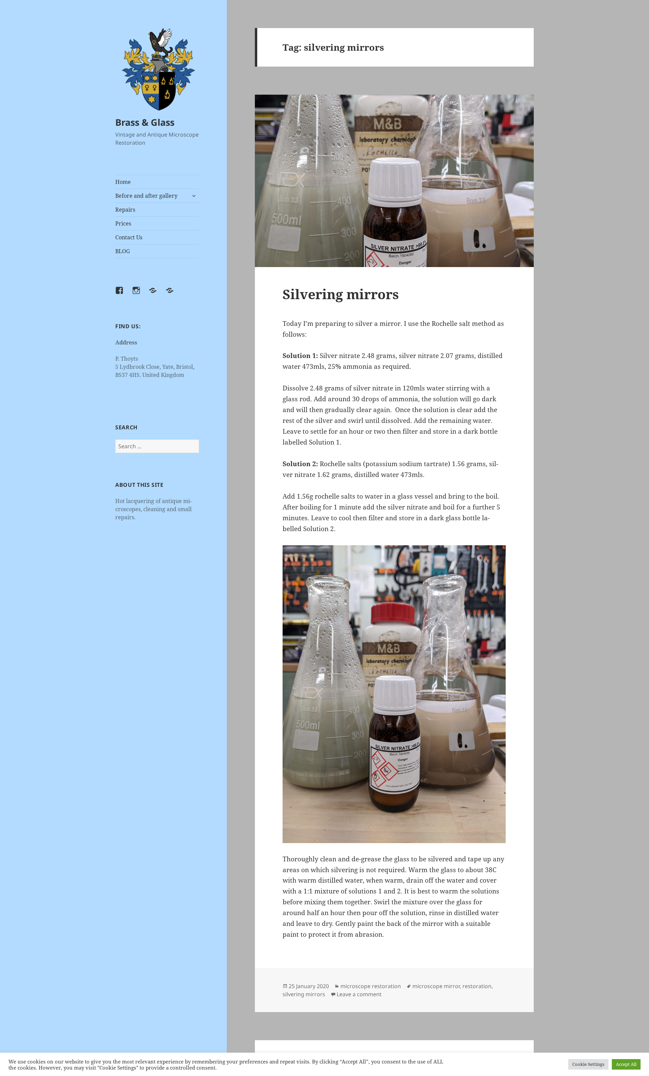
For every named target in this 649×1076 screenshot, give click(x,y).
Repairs (125, 209)
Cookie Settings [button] (588, 1064)
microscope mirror (436, 986)
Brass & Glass (144, 122)
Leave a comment (359, 994)
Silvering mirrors (341, 294)
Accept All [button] (626, 1064)
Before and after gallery (146, 195)
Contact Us (128, 237)
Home (123, 182)
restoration (476, 986)
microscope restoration (370, 986)
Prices (123, 223)
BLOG (122, 251)
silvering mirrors (304, 994)
